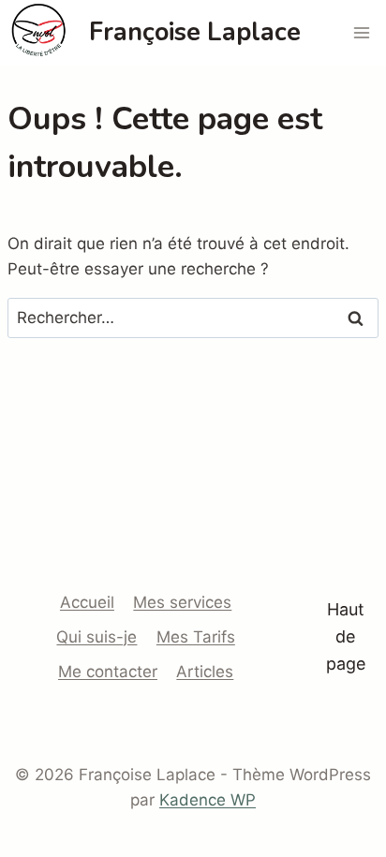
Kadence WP (207, 800)
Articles (204, 671)
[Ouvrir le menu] (361, 32)
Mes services (182, 602)
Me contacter (107, 671)
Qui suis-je (96, 637)
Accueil (87, 602)
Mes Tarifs (195, 637)
